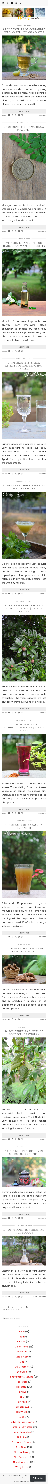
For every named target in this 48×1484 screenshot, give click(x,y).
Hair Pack (22, 1401)
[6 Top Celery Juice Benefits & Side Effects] (24, 557)
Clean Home (21, 1346)
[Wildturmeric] (24, 12)
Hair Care (21, 1386)
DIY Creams (21, 1366)
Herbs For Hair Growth (22, 1422)
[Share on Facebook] (12, 115)
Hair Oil (21, 1396)
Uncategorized (21, 1462)
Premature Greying (22, 1442)
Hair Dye (21, 1391)
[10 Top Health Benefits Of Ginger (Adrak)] (24, 983)
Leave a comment (39, 351)
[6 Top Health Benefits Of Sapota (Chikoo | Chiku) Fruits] (24, 680)
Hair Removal (22, 1406)
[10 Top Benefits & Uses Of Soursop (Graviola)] (24, 1103)
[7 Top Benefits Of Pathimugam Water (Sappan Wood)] (24, 777)
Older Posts (10, 1310)
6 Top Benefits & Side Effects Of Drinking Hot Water (24, 365)
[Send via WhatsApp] (22, 115)
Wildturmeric (15, 1475)
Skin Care (21, 1447)
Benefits (20, 1341)
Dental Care (22, 1356)
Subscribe (38, 1478)
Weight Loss (22, 1467)
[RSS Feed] (16, 3)
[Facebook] (12, 3)
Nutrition (22, 1437)
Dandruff (22, 1351)
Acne (21, 1331)
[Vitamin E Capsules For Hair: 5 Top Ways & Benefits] (24, 315)
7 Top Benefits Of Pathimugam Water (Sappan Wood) (24, 727)
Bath (22, 1336)
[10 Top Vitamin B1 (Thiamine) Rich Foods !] (24, 1264)
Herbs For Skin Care (21, 1426)
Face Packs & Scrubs (21, 1376)
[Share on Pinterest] (19, 115)
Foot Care (21, 1381)
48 (27, 1307)
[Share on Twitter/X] (15, 115)
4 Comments (41, 231)
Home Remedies (22, 1432)
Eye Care (22, 1371)
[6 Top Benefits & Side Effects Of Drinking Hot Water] (24, 437)
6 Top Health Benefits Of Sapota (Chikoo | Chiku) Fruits (24, 608)
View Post (24, 111)
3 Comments (41, 1019)
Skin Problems (21, 1457)
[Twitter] (3, 3)
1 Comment (42, 115)
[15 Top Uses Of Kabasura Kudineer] (24, 897)
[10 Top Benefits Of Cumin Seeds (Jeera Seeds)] (24, 1185)
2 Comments (41, 712)
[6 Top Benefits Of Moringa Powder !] (24, 199)
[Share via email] (9, 115)
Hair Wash (22, 1412)
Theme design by (24, 1481)
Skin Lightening (22, 1452)
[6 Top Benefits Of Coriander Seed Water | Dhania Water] (24, 79)
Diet (22, 1361)
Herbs (21, 1416)
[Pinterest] (8, 3)
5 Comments (41, 593)
